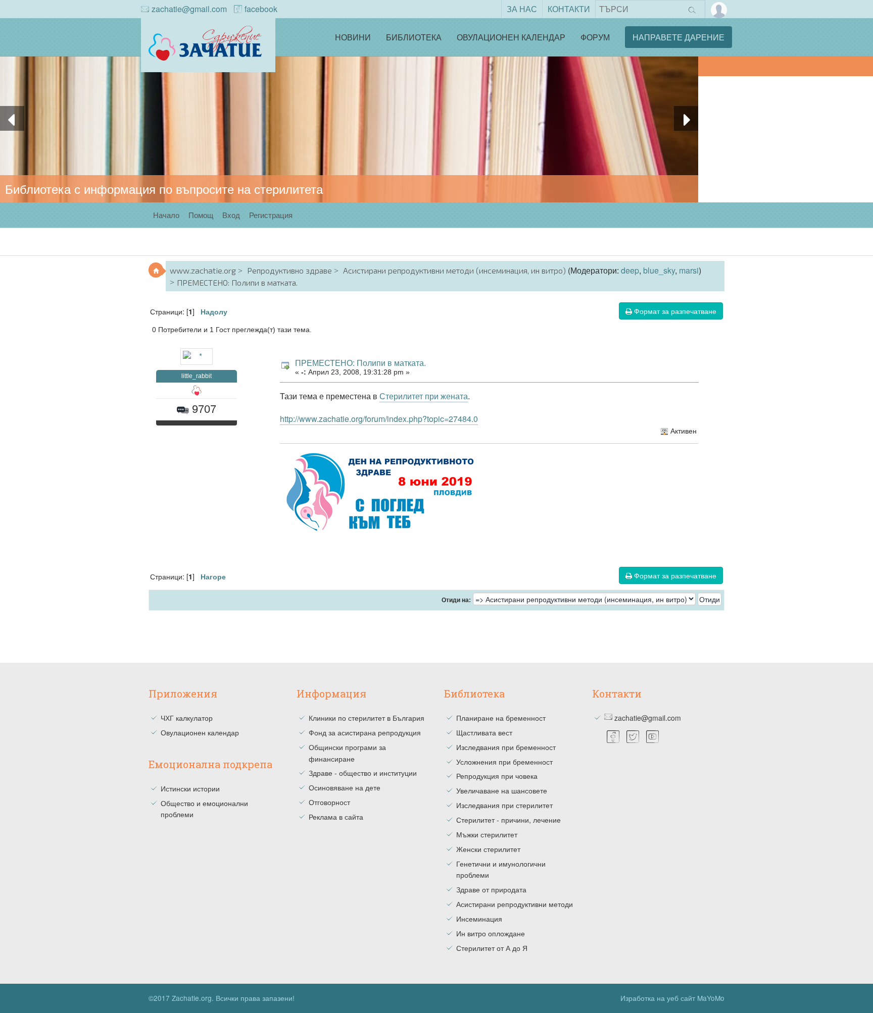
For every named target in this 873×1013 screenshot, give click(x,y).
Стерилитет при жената (423, 396)
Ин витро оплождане (490, 933)
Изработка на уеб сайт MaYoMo (672, 998)
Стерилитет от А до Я (491, 948)
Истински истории (190, 788)
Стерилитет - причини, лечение (508, 820)
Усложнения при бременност (504, 762)
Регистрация (271, 214)
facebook (261, 9)
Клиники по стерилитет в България (366, 718)
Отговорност (329, 802)
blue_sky (659, 270)
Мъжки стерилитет (486, 834)
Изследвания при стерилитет (504, 805)
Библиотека (414, 37)
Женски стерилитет (488, 849)
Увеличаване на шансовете (501, 790)
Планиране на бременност (501, 718)
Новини (353, 37)
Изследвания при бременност (506, 747)
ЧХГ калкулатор (187, 718)
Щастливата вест (484, 732)
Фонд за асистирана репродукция (365, 732)
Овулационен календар (511, 37)
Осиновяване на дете (344, 787)
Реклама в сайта (336, 817)
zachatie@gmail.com (189, 9)
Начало (166, 214)
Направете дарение (678, 37)
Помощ (200, 214)
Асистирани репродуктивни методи (514, 904)
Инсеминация (479, 919)
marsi (689, 270)
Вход (231, 214)
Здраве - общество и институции (363, 773)
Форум (595, 37)
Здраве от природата (491, 889)
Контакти (569, 9)
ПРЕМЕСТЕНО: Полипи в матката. (360, 362)
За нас (522, 9)
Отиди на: (456, 600)
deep (630, 270)
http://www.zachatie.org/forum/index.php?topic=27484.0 (379, 418)
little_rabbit (196, 376)
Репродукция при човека (497, 776)
